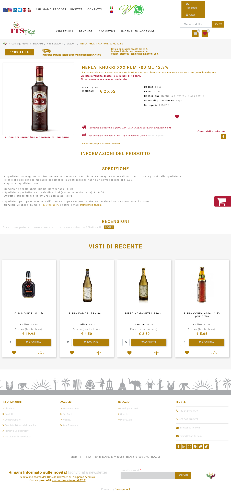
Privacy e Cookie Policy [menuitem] (17, 430)
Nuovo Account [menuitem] (71, 408)
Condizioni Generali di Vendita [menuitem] (20, 425)
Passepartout (122, 489)
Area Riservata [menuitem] (70, 425)
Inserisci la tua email (131, 470)
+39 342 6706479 (155, 135)
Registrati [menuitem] (191, 7)
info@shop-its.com (190, 427)
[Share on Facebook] (223, 136)
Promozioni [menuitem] (126, 419)
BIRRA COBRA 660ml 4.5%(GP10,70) (202, 315)
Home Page (5, 43)
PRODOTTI (60, 9)
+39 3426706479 (50, 204)
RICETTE (76, 9)
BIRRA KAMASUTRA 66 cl (87, 313)
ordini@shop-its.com (90, 204)
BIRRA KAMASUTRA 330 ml (144, 313)
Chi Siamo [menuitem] (10, 408)
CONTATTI (94, 9)
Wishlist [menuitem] (67, 419)
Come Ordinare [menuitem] (12, 419)
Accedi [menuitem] (192, 14)
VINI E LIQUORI (55, 43)
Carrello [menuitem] (124, 414)
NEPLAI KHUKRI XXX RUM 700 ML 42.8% (101, 43)
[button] (218, 24)
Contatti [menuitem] (9, 414)
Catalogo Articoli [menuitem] (129, 408)
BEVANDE (38, 43)
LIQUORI (71, 43)
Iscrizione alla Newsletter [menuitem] (18, 436)
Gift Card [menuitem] (67, 414)
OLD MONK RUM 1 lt (29, 313)
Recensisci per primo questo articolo (101, 143)
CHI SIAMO (44, 9)
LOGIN (109, 227)
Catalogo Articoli (20, 43)
